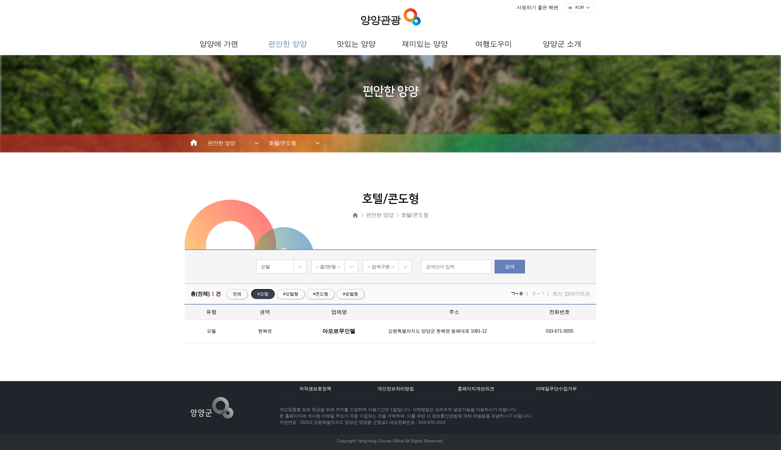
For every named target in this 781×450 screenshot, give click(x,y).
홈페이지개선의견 (476, 388)
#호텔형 (350, 293)
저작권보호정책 (315, 388)
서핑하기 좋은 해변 (537, 7)
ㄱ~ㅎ (517, 294)
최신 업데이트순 (571, 294)
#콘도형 (320, 293)
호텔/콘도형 (282, 143)
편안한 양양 (221, 143)
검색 (510, 266)
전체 (237, 293)
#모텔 (262, 293)
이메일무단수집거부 (556, 388)
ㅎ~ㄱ (538, 294)
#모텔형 (290, 293)
